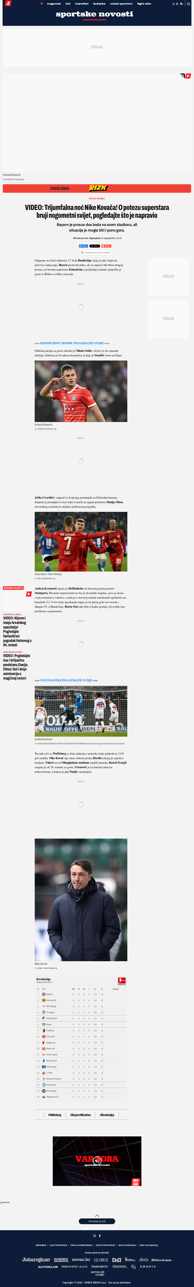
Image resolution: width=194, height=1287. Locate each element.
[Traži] (188, 4)
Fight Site (144, 3)
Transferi (81, 3)
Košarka (99, 3)
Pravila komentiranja (81, 1245)
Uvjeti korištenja (58, 1245)
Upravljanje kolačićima (97, 1253)
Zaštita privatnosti (105, 1245)
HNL (68, 3)
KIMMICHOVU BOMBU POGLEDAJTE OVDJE (72, 343)
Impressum (41, 1245)
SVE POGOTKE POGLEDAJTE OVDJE (66, 680)
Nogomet (54, 3)
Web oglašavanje (127, 1245)
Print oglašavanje (149, 1245)
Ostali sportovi (121, 3)
